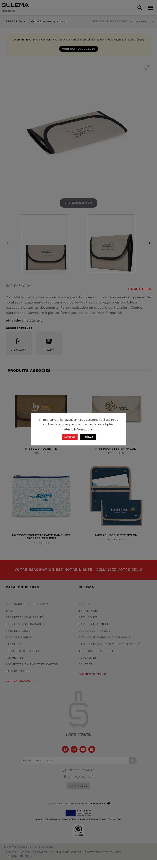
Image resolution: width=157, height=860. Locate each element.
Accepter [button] (69, 436)
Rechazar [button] (88, 436)
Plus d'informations (78, 429)
